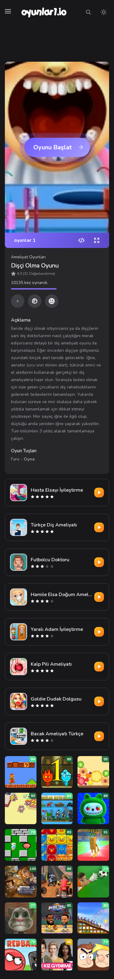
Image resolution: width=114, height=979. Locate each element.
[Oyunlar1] (43, 12)
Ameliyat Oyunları (28, 257)
